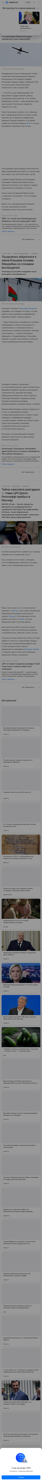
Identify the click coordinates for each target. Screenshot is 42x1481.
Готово (21, 1477)
